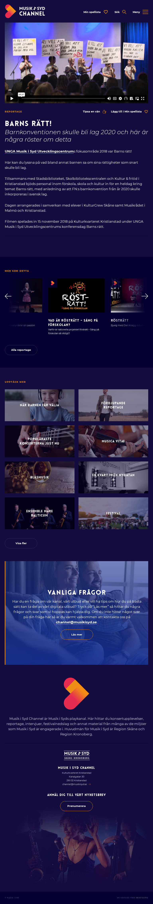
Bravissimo (142, 898)
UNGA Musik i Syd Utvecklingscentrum (39, 151)
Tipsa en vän (91, 111)
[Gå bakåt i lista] (8, 296)
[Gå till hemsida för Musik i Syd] (77, 755)
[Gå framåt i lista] (144, 296)
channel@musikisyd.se (76, 622)
